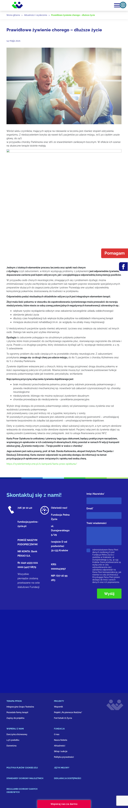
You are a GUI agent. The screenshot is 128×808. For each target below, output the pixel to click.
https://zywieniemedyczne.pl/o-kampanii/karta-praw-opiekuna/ (41, 464)
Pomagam (114, 253)
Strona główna (13, 15)
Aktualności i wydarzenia (35, 15)
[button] (30, 702)
